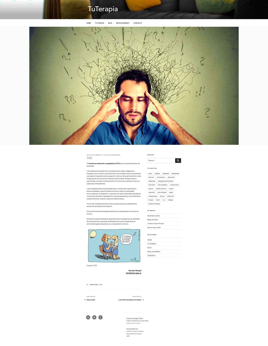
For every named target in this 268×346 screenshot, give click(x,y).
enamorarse (174, 185)
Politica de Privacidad (133, 323)
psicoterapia (162, 192)
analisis (157, 173)
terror (158, 200)
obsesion (94, 284)
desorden (151, 185)
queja (171, 192)
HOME (88, 23)
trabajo (170, 200)
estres (150, 188)
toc (101, 284)
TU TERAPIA (99, 23)
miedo (171, 188)
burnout (151, 177)
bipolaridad (175, 173)
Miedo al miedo (152, 220)
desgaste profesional (165, 181)
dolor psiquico (163, 185)
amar (150, 173)
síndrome (170, 196)
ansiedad (166, 173)
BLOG (110, 23)
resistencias (152, 196)
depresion (171, 177)
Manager (116, 155)
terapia (150, 200)
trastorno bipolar (154, 204)
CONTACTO (137, 23)
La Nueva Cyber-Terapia (155, 223)
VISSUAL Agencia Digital (134, 331)
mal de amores (161, 188)
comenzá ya (161, 177)
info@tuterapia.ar (134, 273)
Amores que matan (154, 227)
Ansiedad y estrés (153, 216)
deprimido (151, 181)
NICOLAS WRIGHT (122, 23)
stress (162, 196)
